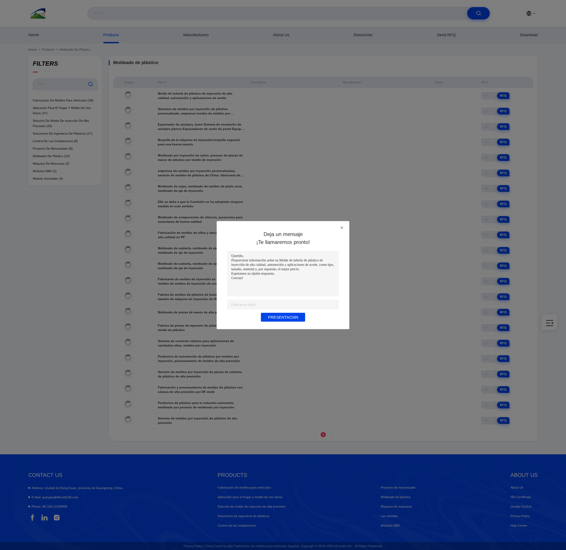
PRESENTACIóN (283, 317)
